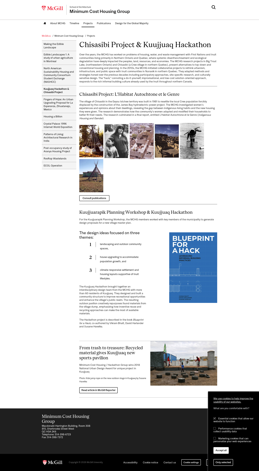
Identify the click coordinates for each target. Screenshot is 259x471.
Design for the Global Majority (131, 23)
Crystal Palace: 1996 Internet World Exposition (58, 125)
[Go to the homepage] (45, 23)
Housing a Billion (53, 116)
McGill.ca (46, 36)
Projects (88, 23)
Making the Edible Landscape (54, 45)
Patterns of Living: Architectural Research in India (58, 137)
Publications (104, 23)
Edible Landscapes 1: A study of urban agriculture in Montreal (58, 58)
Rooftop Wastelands (55, 158)
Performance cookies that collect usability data (230, 430)
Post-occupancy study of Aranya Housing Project (58, 149)
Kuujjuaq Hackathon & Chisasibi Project (56, 90)
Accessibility (130, 462)
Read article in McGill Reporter (98, 390)
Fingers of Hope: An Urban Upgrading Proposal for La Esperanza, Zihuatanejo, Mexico (58, 104)
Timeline (74, 23)
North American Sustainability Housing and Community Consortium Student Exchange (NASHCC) (59, 75)
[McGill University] (52, 8)
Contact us (170, 462)
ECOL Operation (53, 165)
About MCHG (57, 23)
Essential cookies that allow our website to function (233, 420)
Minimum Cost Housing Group (68, 36)
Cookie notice (150, 462)
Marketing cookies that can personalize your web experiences (232, 440)
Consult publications (94, 198)
